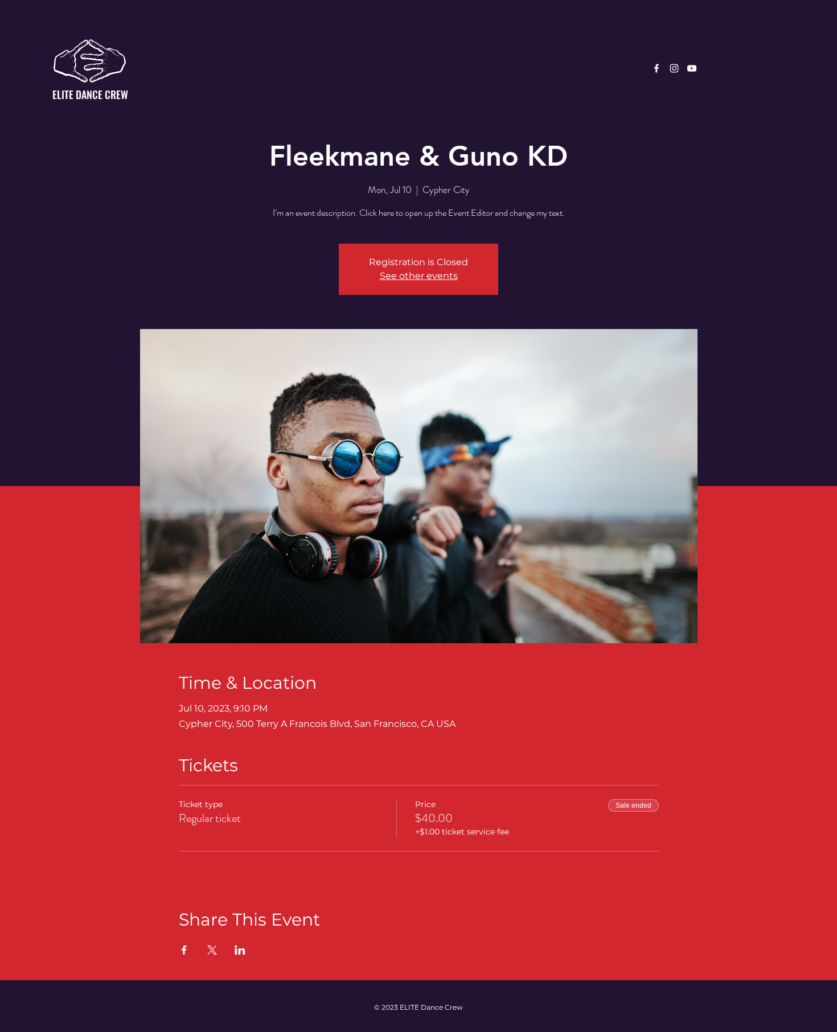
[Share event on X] (212, 950)
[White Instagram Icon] (674, 68)
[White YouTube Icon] (692, 68)
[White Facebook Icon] (656, 68)
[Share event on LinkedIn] (240, 950)
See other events (419, 275)
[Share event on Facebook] (184, 950)
